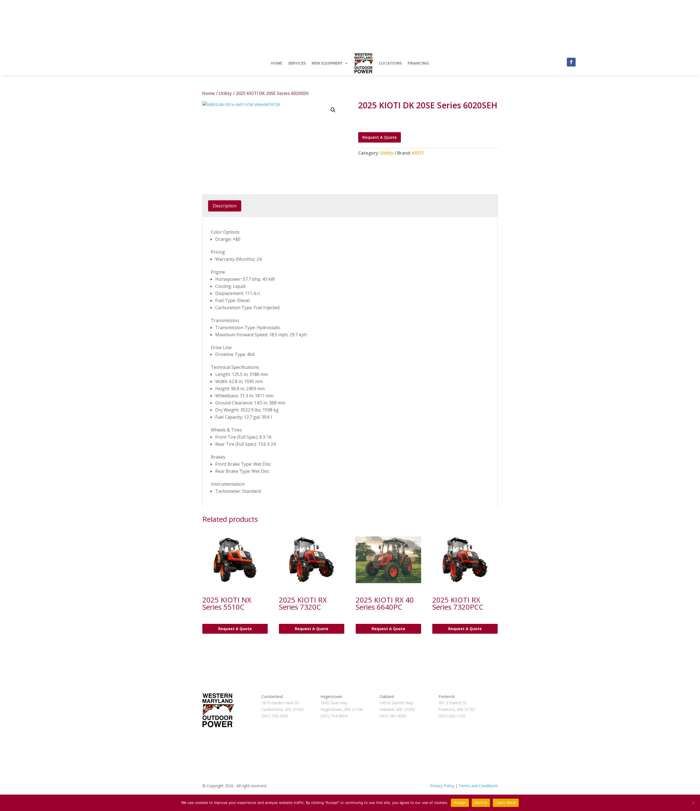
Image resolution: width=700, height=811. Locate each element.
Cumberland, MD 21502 (282, 709)
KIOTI (418, 153)
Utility (225, 93)
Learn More (505, 802)
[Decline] (693, 803)
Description (225, 206)
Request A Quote (379, 137)
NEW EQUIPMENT (327, 63)
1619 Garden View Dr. (280, 702)
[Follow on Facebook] (571, 62)
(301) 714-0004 (333, 716)
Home (208, 93)
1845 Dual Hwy (333, 702)
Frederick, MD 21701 (457, 709)
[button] (333, 110)
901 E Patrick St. (453, 702)
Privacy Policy (442, 785)
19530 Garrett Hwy (396, 702)
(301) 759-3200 (274, 716)
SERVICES (297, 63)
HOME (276, 63)
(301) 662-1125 (452, 716)
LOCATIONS (390, 63)
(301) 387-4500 (393, 716)
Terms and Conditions (478, 785)
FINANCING (418, 63)
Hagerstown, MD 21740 (341, 709)
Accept (460, 802)
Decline (481, 802)
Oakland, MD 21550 (397, 709)
